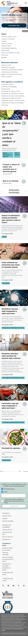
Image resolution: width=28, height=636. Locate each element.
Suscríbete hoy (14, 25)
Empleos (4, 518)
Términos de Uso (7, 529)
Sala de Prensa (6, 516)
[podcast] (24, 586)
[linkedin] (8, 586)
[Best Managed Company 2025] (14, 595)
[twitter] (19, 586)
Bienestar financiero (9, 489)
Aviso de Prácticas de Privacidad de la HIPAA (7, 559)
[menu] (26, 3)
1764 (19, 471)
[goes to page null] (23, 123)
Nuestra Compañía (7, 521)
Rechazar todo (13, 633)
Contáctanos (6, 513)
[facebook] (13, 586)
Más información (22, 633)
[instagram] (3, 586)
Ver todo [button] (4, 57)
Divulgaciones (6, 539)
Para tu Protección (7, 537)
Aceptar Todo (5, 633)
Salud (5, 491)
